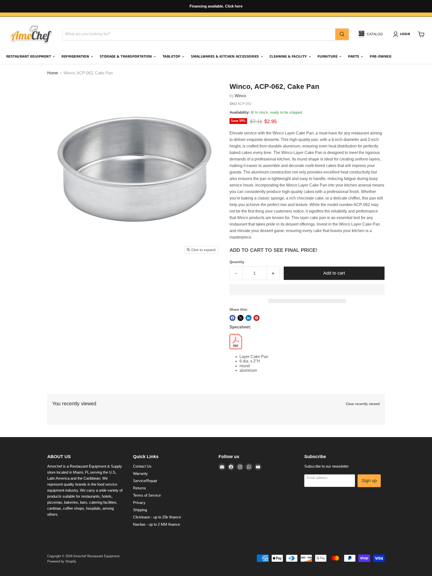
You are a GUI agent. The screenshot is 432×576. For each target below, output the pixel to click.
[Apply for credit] (216, 6)
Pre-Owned (380, 56)
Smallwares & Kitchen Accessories (225, 56)
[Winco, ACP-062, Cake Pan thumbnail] (56, 271)
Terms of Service (147, 495)
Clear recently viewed (363, 404)
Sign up (369, 480)
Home (52, 73)
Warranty (140, 473)
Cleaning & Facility (289, 56)
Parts (354, 56)
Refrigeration (76, 56)
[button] (307, 289)
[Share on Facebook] (233, 318)
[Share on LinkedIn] (249, 318)
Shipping (140, 510)
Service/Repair (145, 481)
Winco (240, 96)
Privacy (139, 502)
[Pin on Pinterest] (257, 318)
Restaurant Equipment (29, 56)
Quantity (237, 262)
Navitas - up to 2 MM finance (156, 524)
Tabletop (172, 56)
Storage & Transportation (126, 56)
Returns (139, 488)
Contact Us (142, 466)
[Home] (31, 34)
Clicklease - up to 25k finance (157, 517)
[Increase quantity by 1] (273, 273)
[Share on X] (241, 318)
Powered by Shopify (61, 561)
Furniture (328, 56)
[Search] (342, 34)
